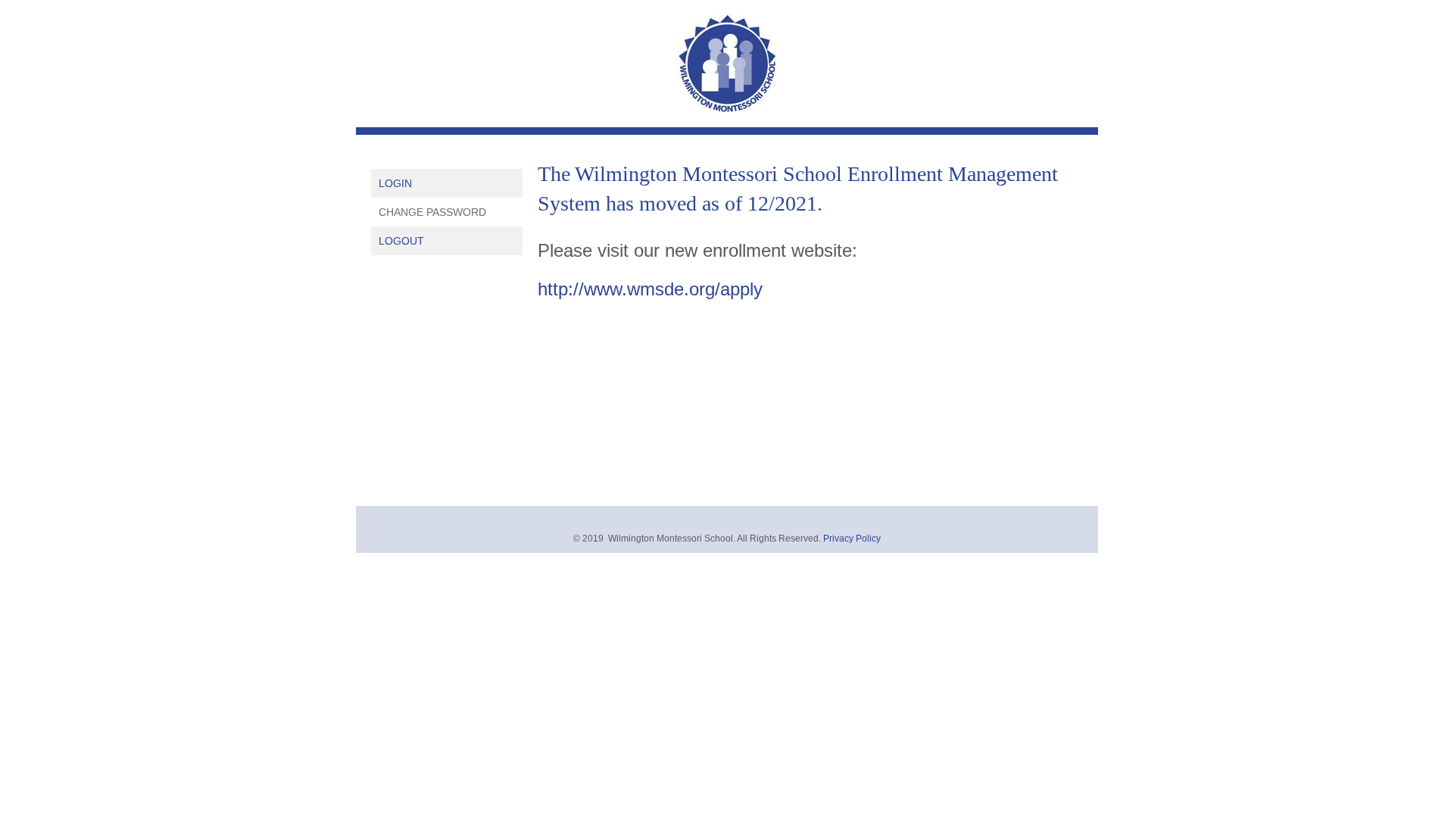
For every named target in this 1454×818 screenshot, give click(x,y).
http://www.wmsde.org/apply (650, 289)
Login (395, 183)
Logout (401, 241)
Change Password (432, 212)
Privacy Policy (852, 538)
